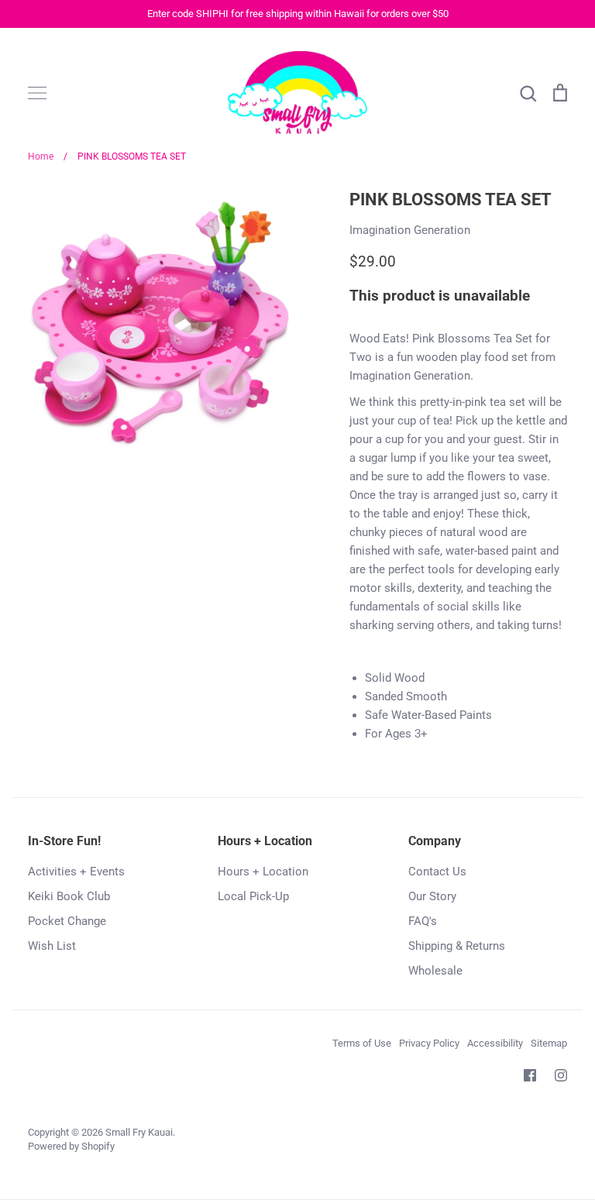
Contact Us (437, 872)
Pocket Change (67, 921)
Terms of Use (361, 1043)
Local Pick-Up (253, 896)
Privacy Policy (429, 1043)
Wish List (52, 946)
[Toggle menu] (37, 93)
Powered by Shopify (71, 1146)
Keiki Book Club (69, 896)
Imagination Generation (409, 230)
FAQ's (422, 921)
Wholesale (435, 971)
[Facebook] (529, 1075)
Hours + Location (263, 872)
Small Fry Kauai (139, 1132)
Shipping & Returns (456, 946)
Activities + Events (76, 872)
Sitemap (549, 1043)
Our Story (432, 896)
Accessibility (495, 1043)
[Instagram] (560, 1075)
